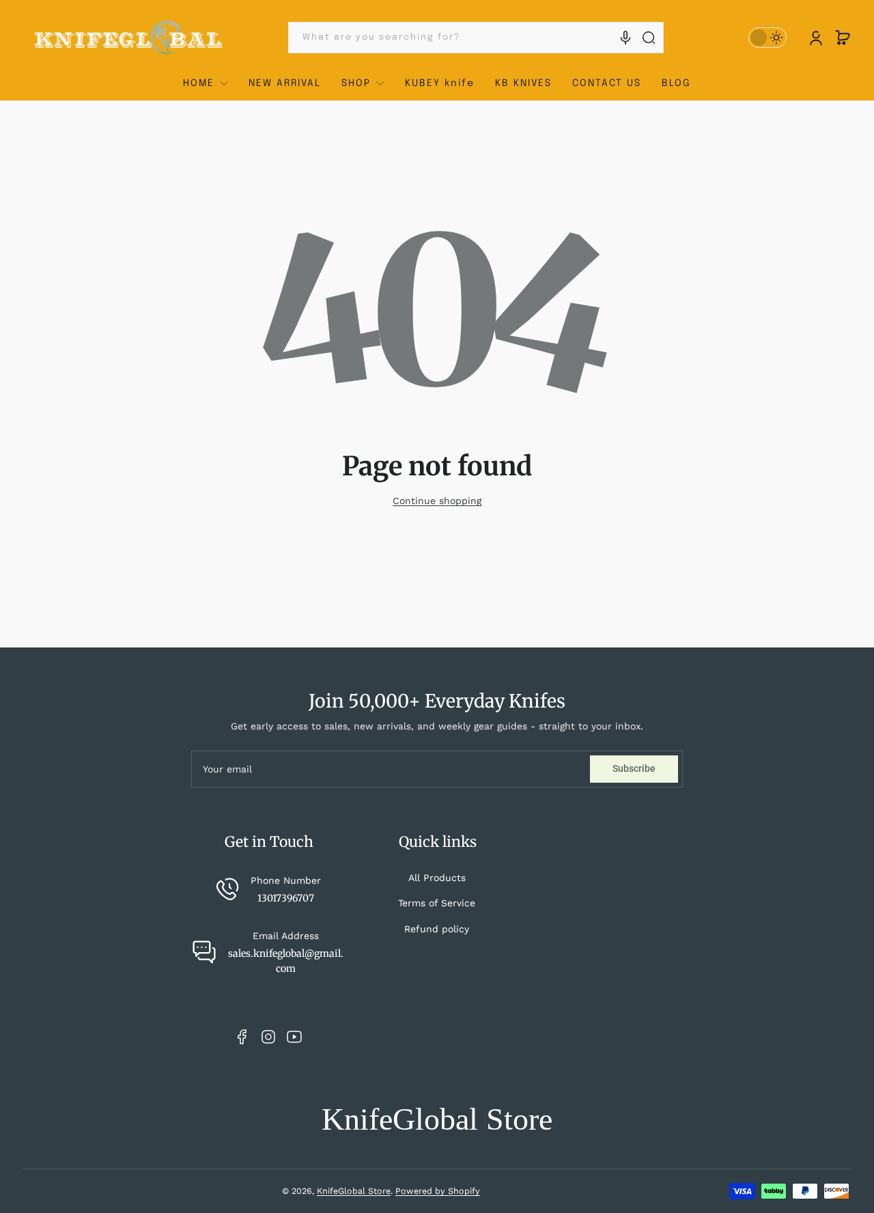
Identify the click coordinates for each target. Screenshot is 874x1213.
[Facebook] (242, 1037)
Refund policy (436, 928)
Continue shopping (437, 500)
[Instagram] (268, 1037)
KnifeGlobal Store (354, 1191)
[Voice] (625, 37)
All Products (437, 877)
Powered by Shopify (437, 1191)
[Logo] (129, 38)
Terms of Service (436, 902)
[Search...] (649, 37)
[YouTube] (294, 1037)
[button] (842, 37)
